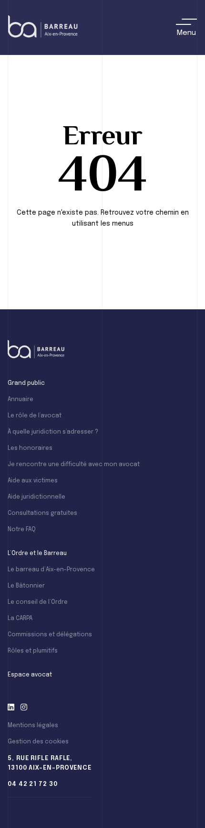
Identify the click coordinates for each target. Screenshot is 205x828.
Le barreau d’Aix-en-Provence (51, 570)
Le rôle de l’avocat (35, 416)
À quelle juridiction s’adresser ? (53, 432)
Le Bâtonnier (26, 586)
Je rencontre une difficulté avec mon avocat (74, 465)
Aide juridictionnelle (36, 497)
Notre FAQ (22, 530)
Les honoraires (30, 448)
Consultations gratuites (42, 513)
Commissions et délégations (50, 635)
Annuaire (20, 400)
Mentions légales (33, 726)
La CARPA (20, 618)
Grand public (26, 383)
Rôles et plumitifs (33, 651)
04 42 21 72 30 (33, 784)
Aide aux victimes (33, 481)
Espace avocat (30, 675)
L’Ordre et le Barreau (37, 553)
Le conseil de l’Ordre (38, 602)
